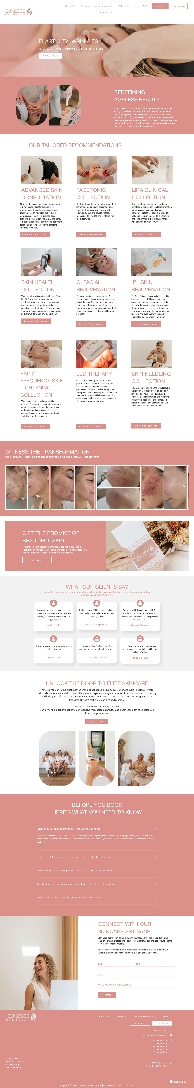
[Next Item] (184, 487)
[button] (160, 6)
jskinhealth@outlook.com (155, 1035)
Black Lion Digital (125, 1085)
